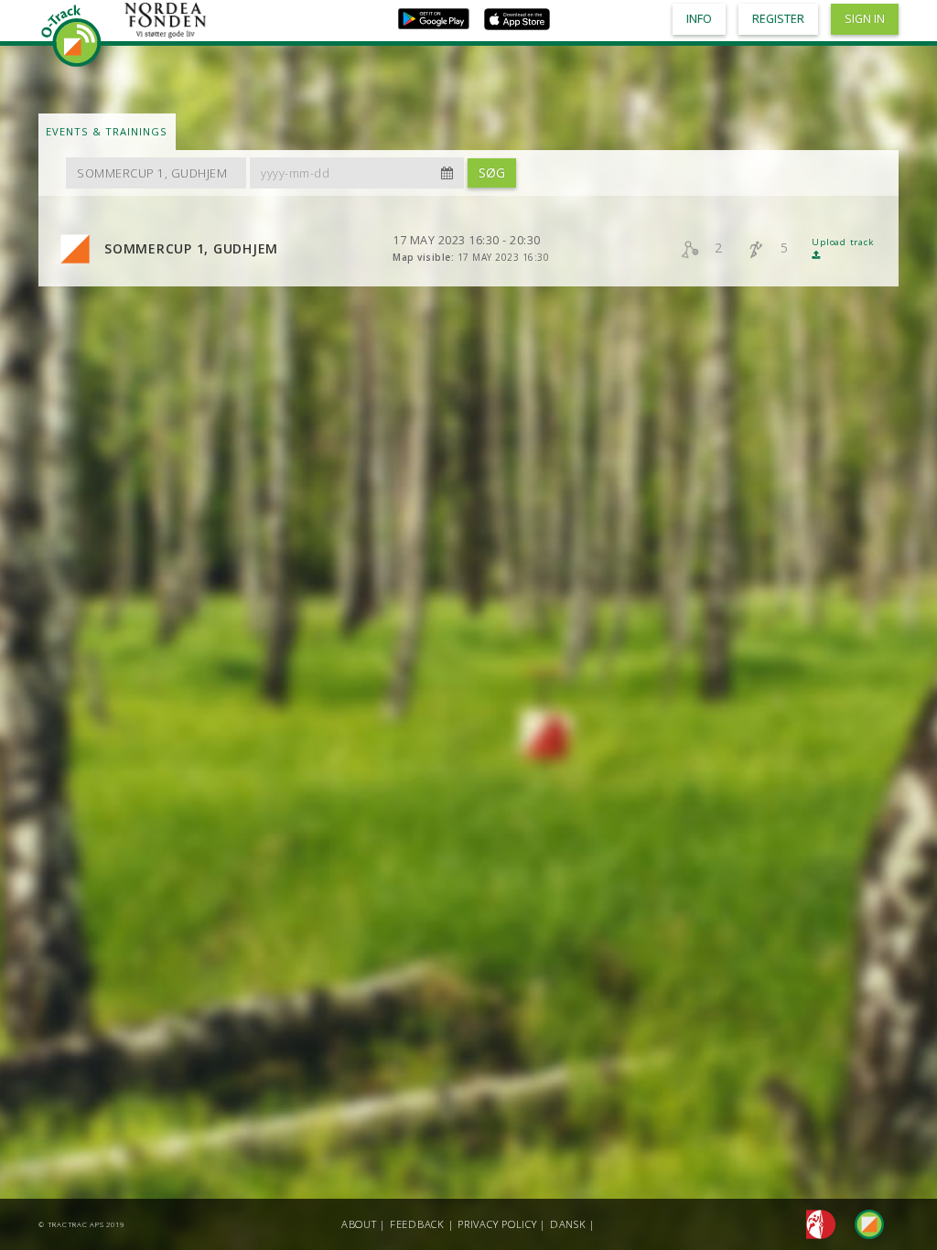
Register (778, 19)
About (359, 1224)
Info (699, 19)
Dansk (568, 1224)
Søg (492, 172)
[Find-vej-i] (862, 1223)
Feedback (417, 1224)
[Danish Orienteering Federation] (816, 1223)
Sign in (865, 19)
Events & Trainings (106, 131)
